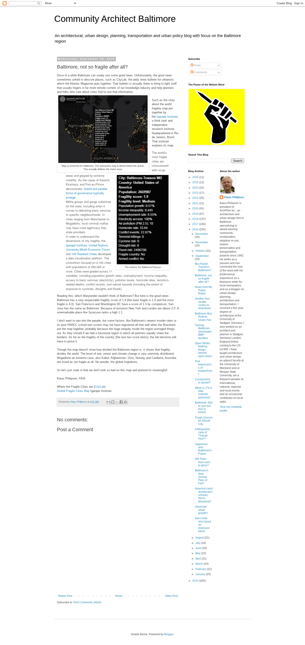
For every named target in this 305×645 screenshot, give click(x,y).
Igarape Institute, (168, 116)
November (201, 242)
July (198, 543)
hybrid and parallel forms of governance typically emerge (86, 193)
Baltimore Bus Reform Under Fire (203, 317)
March (199, 563)
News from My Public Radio (203, 290)
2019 (195, 213)
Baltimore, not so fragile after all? (203, 278)
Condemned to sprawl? (203, 381)
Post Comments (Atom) (87, 602)
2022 (195, 198)
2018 (195, 219)
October (200, 250)
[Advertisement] (117, 561)
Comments (200, 72)
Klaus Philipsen (234, 197)
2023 (195, 192)
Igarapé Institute (76, 245)
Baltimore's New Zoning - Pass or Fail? (201, 477)
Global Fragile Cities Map (73, 391)
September (202, 256)
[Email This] (108, 402)
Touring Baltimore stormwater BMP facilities (203, 332)
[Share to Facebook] (121, 402)
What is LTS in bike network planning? (203, 392)
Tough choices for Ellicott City (204, 421)
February (201, 569)
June (198, 548)
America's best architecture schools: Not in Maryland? (204, 495)
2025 (195, 182)
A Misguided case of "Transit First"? (202, 434)
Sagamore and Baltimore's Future (203, 449)
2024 (195, 187)
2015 (195, 580)
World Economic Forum (95, 249)
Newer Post (65, 595)
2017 (195, 224)
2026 (195, 177)
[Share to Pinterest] (125, 402)
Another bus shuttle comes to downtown (203, 303)
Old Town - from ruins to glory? (202, 462)
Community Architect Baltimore (115, 19)
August (200, 537)
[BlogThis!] (113, 402)
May (198, 553)
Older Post (171, 595)
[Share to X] (117, 402)
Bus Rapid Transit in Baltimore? (203, 267)
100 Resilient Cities (84, 254)
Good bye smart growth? (201, 510)
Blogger (168, 634)
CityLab (99, 386)
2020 (195, 208)
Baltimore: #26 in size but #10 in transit (204, 407)
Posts (197, 65)
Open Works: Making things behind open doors (203, 350)
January (200, 574)
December (201, 233)
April (198, 558)
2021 (195, 203)
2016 (195, 229)
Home (118, 595)
